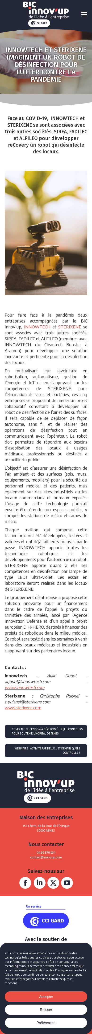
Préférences (46, 1023)
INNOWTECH (37, 326)
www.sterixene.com (23, 707)
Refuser (46, 1010)
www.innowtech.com (24, 687)
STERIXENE (69, 326)
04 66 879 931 (46, 852)
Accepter (46, 997)
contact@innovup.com (46, 857)
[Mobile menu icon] (84, 14)
